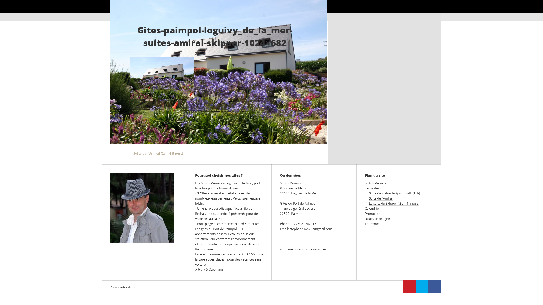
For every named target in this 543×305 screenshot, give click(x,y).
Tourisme (425, 10)
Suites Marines (278, 10)
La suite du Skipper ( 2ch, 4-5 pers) (394, 203)
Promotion (360, 10)
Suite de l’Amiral (381, 198)
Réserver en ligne (394, 10)
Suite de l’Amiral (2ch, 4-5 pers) (156, 153)
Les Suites (307, 10)
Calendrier (333, 10)
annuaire (286, 249)
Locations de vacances (310, 249)
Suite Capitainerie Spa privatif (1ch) (394, 193)
